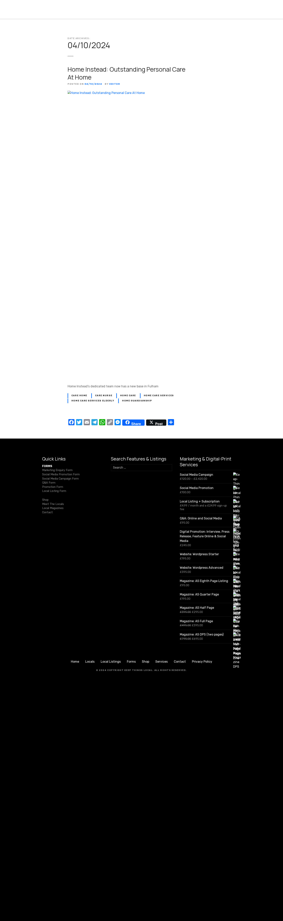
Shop (45, 500)
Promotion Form (52, 487)
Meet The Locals (53, 504)
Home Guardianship (137, 400)
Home (75, 661)
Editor (114, 84)
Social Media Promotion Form (61, 474)
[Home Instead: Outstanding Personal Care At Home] (141, 93)
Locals (90, 661)
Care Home (79, 395)
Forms (131, 661)
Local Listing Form (54, 491)
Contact (47, 512)
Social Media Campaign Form (60, 478)
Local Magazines (53, 508)
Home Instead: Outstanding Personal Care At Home (126, 73)
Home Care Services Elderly (92, 400)
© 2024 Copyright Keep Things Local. (125, 670)
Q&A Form (48, 482)
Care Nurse (103, 395)
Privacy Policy (202, 661)
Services (161, 661)
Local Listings (111, 661)
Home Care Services (159, 395)
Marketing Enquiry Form (57, 470)
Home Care (128, 395)
